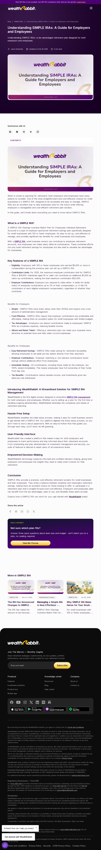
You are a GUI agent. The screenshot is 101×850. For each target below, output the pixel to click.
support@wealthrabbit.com (67, 790)
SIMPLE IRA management (78, 397)
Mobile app (12, 693)
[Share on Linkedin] (22, 511)
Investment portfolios (16, 685)
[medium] (43, 702)
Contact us (74, 685)
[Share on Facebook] (10, 511)
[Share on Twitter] (33, 511)
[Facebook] (11, 702)
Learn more (81, 2)
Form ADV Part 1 (17, 784)
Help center (49, 689)
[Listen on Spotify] (79, 709)
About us (74, 681)
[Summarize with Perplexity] (23, 131)
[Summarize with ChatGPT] (10, 131)
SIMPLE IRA (18, 21)
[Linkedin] (37, 702)
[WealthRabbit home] (24, 645)
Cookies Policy (78, 846)
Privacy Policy (67, 758)
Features (11, 681)
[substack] (49, 702)
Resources (49, 681)
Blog (9, 21)
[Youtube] (18, 702)
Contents (15, 140)
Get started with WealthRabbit (18, 837)
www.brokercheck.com (80, 775)
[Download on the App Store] (17, 709)
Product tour (13, 689)
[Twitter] (31, 702)
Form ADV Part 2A (59, 786)
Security (47, 846)
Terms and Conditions (75, 727)
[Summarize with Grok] (37, 131)
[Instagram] (25, 702)
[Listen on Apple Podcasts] (55, 709)
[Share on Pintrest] (16, 511)
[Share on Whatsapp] (27, 511)
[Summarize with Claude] (17, 131)
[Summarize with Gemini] (30, 131)
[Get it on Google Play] (35, 709)
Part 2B (84, 786)
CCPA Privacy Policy (61, 846)
